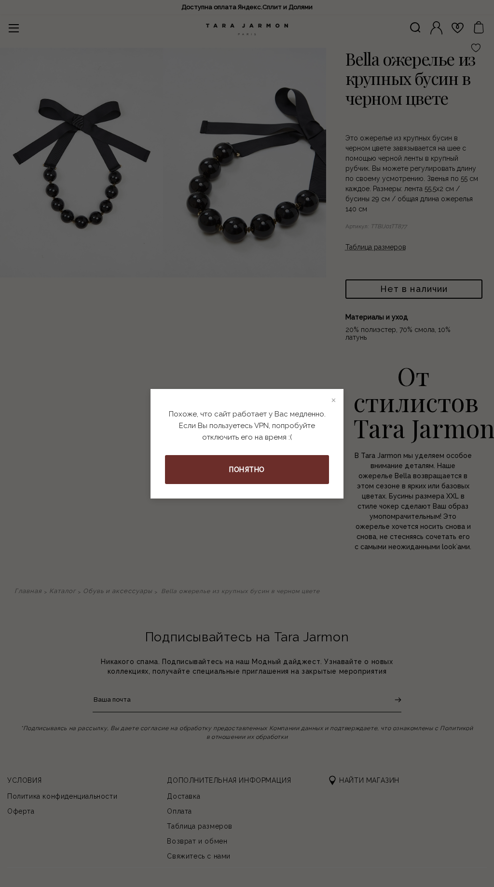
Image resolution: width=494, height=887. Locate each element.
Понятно (247, 469)
